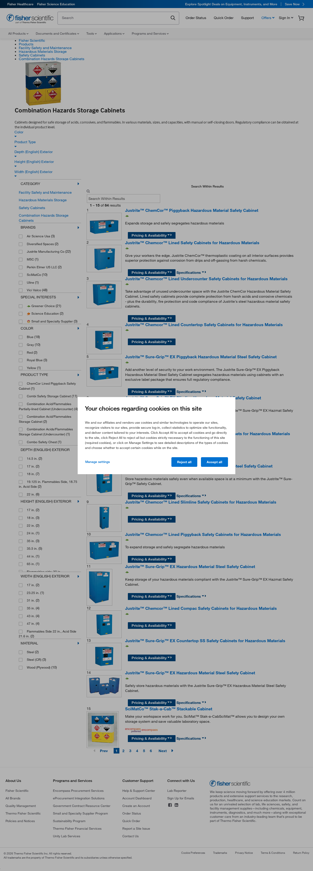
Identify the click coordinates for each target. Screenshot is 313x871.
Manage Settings (97, 462)
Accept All (214, 462)
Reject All (184, 462)
